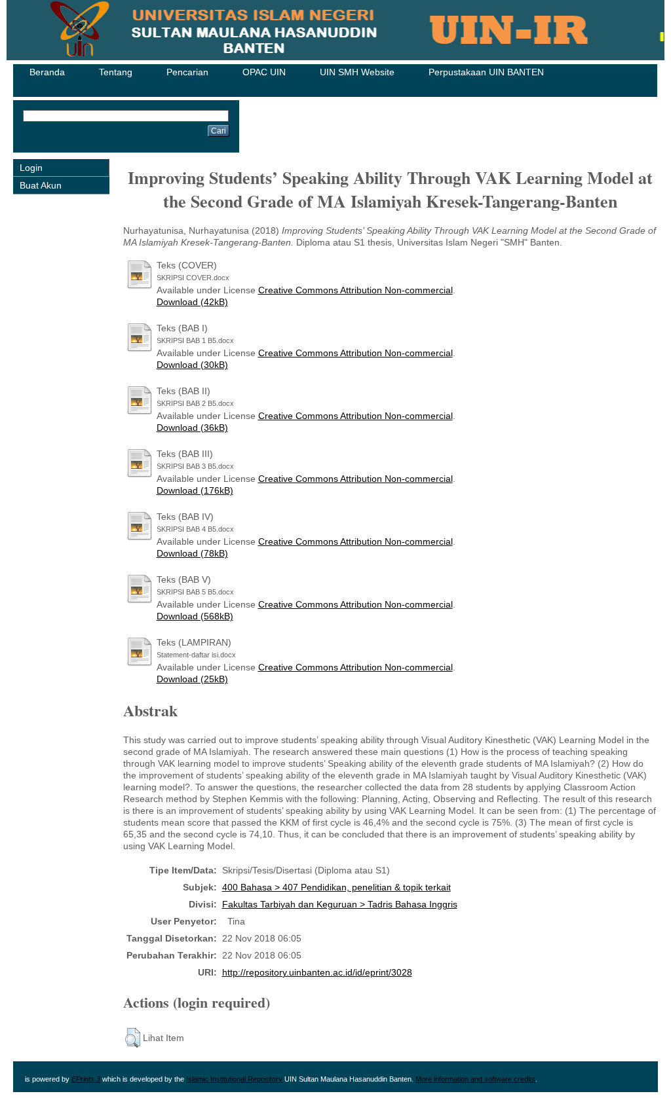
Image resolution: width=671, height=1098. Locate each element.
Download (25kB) (192, 679)
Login (31, 167)
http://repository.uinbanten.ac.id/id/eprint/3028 (317, 972)
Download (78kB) (192, 553)
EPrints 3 (85, 1079)
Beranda (47, 72)
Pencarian (187, 72)
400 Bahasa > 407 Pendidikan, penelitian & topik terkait (336, 887)
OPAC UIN (264, 72)
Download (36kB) (192, 427)
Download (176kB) (195, 490)
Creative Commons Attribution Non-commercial (355, 290)
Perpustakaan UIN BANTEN (486, 72)
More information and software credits (475, 1079)
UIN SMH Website (357, 72)
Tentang (115, 72)
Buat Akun (41, 185)
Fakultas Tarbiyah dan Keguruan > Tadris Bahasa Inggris (339, 904)
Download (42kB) (192, 302)
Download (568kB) (195, 616)
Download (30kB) (192, 364)
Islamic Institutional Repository (234, 1079)
